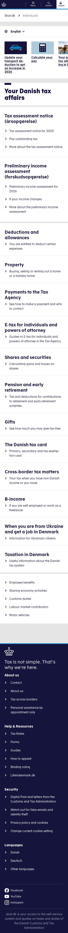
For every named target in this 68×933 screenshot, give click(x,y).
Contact (16, 682)
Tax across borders (24, 699)
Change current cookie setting (32, 831)
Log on (61, 5)
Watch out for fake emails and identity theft (32, 812)
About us (17, 691)
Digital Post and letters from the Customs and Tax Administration (33, 799)
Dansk (15, 852)
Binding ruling (20, 767)
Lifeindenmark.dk (23, 775)
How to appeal (21, 758)
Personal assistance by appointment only (27, 710)
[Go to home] (4, 4)
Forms (15, 742)
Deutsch (16, 860)
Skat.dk (10, 15)
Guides (16, 750)
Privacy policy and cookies (29, 822)
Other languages (22, 869)
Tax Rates (17, 733)
